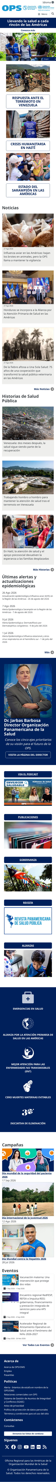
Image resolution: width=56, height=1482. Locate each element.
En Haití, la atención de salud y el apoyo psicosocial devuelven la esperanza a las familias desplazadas (26, 554)
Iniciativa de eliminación (28, 1123)
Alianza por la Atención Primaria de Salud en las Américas (28, 1036)
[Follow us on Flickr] (39, 1447)
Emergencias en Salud (28, 1008)
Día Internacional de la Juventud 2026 (25, 1217)
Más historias (41, 569)
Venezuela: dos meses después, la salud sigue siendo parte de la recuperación (24, 446)
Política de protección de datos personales (26, 1409)
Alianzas (28, 945)
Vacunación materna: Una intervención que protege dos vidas (34, 1280)
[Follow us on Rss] (44, 1447)
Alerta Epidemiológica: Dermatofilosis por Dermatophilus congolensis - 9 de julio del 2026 (24, 624)
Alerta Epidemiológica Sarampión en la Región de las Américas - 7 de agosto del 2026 (27, 611)
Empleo (8, 1371)
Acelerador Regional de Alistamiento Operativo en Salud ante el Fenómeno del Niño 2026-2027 (36, 1329)
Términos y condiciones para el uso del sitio (26, 1413)
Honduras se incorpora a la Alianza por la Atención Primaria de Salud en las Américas (28, 313)
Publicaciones (28, 817)
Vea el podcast (28, 774)
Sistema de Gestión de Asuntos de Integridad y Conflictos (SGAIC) (27, 1400)
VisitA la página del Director (28, 754)
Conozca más (28, 30)
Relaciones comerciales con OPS (20, 1394)
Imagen (46, 59)
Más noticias (42, 388)
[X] (7, 1447)
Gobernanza (28, 859)
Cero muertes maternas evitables (28, 1097)
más (47, 652)
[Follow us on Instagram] (20, 1447)
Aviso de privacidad (14, 1405)
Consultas (9, 1426)
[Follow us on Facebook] (13, 1447)
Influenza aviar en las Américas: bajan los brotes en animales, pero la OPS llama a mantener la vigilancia (27, 256)
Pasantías (9, 1374)
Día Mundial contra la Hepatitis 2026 (24, 1258)
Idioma (47, 2)
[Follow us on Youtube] (26, 1447)
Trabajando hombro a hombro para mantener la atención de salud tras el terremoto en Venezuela (27, 500)
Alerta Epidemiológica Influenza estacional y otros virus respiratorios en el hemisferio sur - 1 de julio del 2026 (27, 639)
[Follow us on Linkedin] (33, 1447)
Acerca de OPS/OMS (14, 1367)
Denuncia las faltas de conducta (28, 1433)
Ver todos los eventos (36, 1345)
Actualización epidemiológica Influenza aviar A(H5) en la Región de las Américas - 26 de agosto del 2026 (27, 597)
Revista (28, 902)
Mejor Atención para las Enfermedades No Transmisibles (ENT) (28, 1068)
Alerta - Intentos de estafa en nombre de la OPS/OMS (26, 1389)
